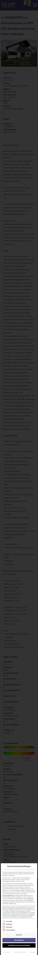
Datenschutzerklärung (7, 895)
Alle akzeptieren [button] (19, 940)
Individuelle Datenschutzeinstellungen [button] (19, 945)
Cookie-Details (6, 952)
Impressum (32, 952)
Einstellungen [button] (30, 898)
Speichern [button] (19, 935)
